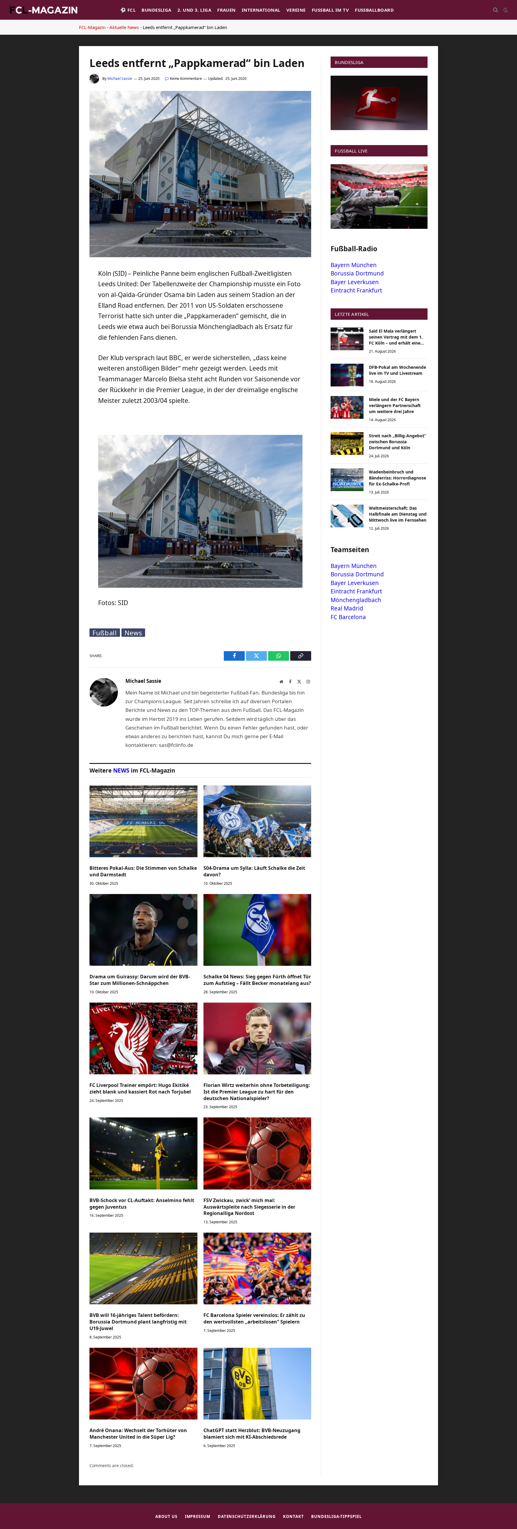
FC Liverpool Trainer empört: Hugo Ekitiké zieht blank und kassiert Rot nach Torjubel (140, 1088)
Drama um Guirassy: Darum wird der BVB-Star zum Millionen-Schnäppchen (139, 980)
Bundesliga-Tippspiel (336, 1516)
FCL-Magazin (92, 27)
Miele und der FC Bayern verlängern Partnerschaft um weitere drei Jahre (395, 405)
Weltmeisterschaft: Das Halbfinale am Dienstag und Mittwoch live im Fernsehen (398, 514)
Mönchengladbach (356, 600)
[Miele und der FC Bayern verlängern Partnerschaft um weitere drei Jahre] (347, 407)
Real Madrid (347, 608)
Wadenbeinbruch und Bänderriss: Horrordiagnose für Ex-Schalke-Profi (397, 478)
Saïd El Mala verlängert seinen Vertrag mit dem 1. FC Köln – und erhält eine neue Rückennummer (396, 337)
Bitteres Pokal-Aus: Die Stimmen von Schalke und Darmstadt (143, 871)
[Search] (495, 10)
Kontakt (293, 1516)
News (133, 632)
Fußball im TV (330, 10)
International (261, 10)
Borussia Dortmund (357, 273)
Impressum (197, 1516)
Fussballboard (374, 10)
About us (166, 1516)
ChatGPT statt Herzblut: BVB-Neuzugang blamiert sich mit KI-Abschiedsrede (251, 1433)
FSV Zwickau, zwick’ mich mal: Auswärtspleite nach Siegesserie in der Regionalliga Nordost (249, 1207)
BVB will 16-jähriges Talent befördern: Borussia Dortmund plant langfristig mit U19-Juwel (138, 1322)
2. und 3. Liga (194, 10)
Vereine (296, 10)
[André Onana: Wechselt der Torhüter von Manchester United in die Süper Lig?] (143, 1384)
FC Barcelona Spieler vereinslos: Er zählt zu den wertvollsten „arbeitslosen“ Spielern (254, 1318)
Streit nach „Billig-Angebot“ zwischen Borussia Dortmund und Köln (397, 441)
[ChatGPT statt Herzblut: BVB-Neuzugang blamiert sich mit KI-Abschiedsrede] (257, 1384)
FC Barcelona (348, 617)
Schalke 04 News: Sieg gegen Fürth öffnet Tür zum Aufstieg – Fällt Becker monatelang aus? (257, 980)
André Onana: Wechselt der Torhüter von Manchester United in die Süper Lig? (138, 1433)
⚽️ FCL (128, 10)
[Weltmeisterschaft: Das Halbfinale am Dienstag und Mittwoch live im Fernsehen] (347, 516)
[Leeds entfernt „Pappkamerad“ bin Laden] (200, 255)
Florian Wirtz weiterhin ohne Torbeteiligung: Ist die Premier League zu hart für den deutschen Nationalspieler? (256, 1092)
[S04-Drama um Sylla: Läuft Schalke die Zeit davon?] (257, 821)
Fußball (104, 632)
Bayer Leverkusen (355, 282)
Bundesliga (156, 10)
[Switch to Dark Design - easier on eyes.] (505, 9)
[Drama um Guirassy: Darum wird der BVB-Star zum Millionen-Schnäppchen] (143, 930)
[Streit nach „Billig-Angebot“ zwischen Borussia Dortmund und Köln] (347, 443)
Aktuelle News (124, 27)
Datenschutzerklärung (247, 1516)
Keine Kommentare (186, 78)
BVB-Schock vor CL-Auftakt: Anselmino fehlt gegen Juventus (141, 1203)
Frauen (226, 10)
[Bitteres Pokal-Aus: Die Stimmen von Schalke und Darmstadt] (143, 821)
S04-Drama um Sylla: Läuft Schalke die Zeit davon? (254, 871)
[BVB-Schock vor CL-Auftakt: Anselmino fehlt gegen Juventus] (143, 1153)
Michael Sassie (119, 78)
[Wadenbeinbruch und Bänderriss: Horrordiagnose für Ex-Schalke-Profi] (347, 479)
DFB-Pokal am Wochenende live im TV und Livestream (397, 370)
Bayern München (354, 265)
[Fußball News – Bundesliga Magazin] (43, 10)
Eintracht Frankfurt (356, 290)
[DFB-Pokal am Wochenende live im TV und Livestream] (347, 375)
